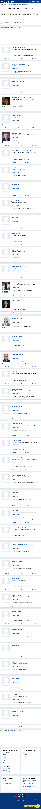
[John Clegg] (6, 681)
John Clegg (15, 678)
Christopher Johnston (19, 266)
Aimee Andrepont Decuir (20, 544)
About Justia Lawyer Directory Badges (29, 781)
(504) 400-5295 (15, 410)
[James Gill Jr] (6, 220)
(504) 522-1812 (15, 496)
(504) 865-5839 (15, 358)
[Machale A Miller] (6, 409)
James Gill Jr (15, 217)
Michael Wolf (16, 233)
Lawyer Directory (7, 4)
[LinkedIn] (15, 796)
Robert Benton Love (18, 372)
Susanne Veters (17, 561)
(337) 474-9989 (15, 205)
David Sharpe (16, 300)
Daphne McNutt (17, 662)
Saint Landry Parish (7, 771)
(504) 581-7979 (15, 462)
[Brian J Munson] (6, 340)
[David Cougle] (6, 286)
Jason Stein (15, 579)
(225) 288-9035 (15, 254)
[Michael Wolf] (6, 237)
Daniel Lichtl (16, 492)
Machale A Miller (17, 406)
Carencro (4, 762)
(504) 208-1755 (15, 565)
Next (20, 726)
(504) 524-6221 (15, 633)
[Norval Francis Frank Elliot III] (6, 154)
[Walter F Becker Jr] (6, 444)
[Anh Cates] (6, 514)
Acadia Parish (5, 770)
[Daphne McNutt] (6, 665)
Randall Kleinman (17, 629)
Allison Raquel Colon (18, 475)
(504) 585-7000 (15, 427)
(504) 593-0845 (15, 650)
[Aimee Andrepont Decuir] (6, 547)
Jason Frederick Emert (19, 64)
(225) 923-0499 (15, 238)
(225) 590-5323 (15, 188)
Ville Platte (5, 756)
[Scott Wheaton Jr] (6, 698)
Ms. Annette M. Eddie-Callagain (22, 98)
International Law (13, 4)
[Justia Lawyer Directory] (9, 2)
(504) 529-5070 (15, 599)
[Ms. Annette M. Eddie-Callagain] (6, 101)
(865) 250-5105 (15, 68)
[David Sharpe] (6, 304)
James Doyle (16, 201)
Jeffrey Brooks (16, 133)
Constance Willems (18, 711)
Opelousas (5, 760)
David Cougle (16, 283)
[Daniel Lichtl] (6, 495)
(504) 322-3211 (15, 322)
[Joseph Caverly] (6, 649)
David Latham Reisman (19, 458)
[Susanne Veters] (6, 564)
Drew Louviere (16, 168)
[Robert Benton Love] (6, 375)
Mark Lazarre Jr (17, 184)
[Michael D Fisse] (6, 392)
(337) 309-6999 (15, 155)
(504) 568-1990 (15, 305)
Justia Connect (7, 799)
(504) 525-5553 (15, 666)
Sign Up (38, 1)
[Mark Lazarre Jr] (6, 187)
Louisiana (19, 4)
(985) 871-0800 (15, 393)
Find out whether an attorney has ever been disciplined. (10, 783)
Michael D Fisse (17, 389)
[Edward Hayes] (6, 598)
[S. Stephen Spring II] (6, 118)
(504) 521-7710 (15, 341)
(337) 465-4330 (15, 102)
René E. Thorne (17, 611)
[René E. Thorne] (6, 615)
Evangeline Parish (6, 768)
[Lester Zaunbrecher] (6, 84)
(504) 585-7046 (15, 445)
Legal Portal (13, 799)
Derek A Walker (17, 423)
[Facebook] (18, 796)
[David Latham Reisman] (6, 461)
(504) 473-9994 (15, 683)
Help (22, 799)
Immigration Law (26, 756)
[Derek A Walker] (6, 427)
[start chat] (38, 806)
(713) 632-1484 (15, 548)
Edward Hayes (16, 595)
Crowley (4, 757)
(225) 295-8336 (15, 271)
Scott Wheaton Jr (17, 695)
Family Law (25, 754)
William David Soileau (19, 48)
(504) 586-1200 (15, 715)
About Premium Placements (29, 786)
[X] (24, 796)
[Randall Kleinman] (6, 632)
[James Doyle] (6, 204)
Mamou (4, 754)
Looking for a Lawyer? (30, 806)
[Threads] (21, 796)
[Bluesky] (22, 796)
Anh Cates (15, 510)
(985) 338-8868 (15, 52)
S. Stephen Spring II (18, 115)
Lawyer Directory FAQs (28, 783)
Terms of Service (26, 799)
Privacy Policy (33, 799)
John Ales (15, 250)
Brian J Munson (17, 336)
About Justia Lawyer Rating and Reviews (29, 788)
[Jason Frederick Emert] (6, 67)
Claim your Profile (26, 784)
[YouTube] (16, 796)
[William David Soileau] (6, 51)
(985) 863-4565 (15, 287)
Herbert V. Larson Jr (18, 354)
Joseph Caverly (16, 645)
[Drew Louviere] (6, 171)
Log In (33, 1)
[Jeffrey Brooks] (6, 136)
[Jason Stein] (6, 582)
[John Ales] (6, 253)
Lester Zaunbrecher (18, 81)
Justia (2, 4)
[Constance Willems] (6, 714)
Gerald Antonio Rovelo (19, 528)
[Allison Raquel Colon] (6, 478)
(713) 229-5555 (15, 376)
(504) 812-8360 (15, 514)
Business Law (26, 752)
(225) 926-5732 (15, 221)
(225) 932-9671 (15, 120)
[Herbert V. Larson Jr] (6, 357)
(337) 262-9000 (15, 85)
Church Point (5, 759)
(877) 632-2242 (15, 172)
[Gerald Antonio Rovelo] (6, 531)
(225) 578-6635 (15, 137)
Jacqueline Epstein (18, 318)
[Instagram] (19, 796)
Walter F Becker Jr (17, 441)
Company (18, 799)
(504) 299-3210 (15, 479)
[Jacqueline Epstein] (6, 321)
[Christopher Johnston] (6, 270)
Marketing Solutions (20, 800)
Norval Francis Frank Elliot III (21, 151)
